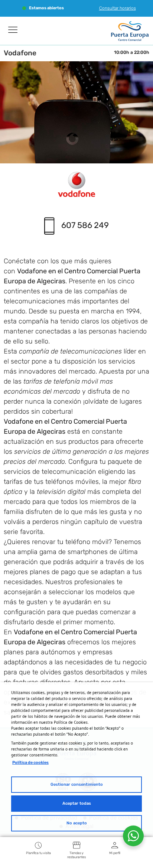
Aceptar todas (76, 803)
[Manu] (13, 29)
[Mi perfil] (115, 845)
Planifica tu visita (38, 853)
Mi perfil (114, 853)
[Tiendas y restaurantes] (76, 845)
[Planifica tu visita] (38, 845)
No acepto (76, 823)
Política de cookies (30, 762)
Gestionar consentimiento (77, 784)
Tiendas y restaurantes (76, 855)
